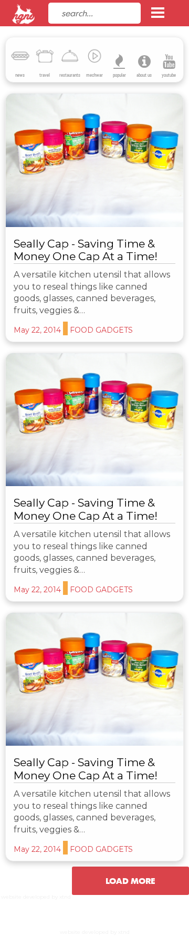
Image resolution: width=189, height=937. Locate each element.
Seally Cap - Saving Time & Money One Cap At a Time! (86, 250)
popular (119, 75)
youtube (169, 75)
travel (44, 75)
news (20, 75)
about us (144, 75)
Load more (130, 881)
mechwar (94, 75)
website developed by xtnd (36, 896)
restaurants (69, 75)
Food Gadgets (57, 166)
